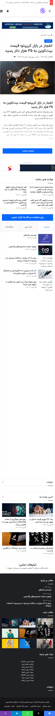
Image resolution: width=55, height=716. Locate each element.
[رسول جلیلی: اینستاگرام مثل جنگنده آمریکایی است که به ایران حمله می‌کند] (45, 643)
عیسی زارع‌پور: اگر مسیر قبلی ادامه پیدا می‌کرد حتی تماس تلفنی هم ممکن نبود (41, 202)
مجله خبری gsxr (27, 672)
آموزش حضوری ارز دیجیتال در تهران (20, 568)
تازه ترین (28, 227)
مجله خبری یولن (27, 667)
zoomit (43, 35)
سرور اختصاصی (35, 706)
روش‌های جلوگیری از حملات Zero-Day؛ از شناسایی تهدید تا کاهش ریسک (14, 522)
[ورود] (7, 12)
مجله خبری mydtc (27, 675)
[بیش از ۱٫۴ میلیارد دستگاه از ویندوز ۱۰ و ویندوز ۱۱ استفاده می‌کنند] (45, 262)
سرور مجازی (29, 702)
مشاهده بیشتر (28, 151)
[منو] (1, 12)
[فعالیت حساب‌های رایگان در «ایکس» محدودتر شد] (27, 643)
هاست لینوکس (27, 20)
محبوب (46, 227)
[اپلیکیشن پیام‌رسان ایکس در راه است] (41, 539)
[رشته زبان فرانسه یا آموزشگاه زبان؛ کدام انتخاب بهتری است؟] (45, 622)
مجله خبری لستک (27, 670)
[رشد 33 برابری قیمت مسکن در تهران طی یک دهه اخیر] (41, 510)
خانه (49, 35)
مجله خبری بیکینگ (27, 661)
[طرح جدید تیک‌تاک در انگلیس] (14, 539)
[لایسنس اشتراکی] (45, 239)
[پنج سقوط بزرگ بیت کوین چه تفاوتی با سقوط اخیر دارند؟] (45, 377)
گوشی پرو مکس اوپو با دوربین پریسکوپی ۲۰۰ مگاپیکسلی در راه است (14, 202)
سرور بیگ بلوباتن (22, 706)
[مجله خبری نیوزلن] (43, 11)
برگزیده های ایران (27, 664)
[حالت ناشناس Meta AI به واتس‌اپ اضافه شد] (10, 633)
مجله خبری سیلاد (27, 678)
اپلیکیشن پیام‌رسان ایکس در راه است (35, 2)
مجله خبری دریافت (27, 680)
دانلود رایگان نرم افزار (41, 568)
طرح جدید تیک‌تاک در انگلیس (14, 548)
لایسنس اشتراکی (30, 235)
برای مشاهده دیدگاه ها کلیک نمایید (27, 217)
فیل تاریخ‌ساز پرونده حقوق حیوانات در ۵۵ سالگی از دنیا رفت (15, 189)
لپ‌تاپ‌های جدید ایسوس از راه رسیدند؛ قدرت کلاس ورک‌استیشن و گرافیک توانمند (41, 189)
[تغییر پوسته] (50, 12)
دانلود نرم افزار (27, 163)
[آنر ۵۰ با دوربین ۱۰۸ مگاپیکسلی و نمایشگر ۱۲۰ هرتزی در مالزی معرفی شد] (45, 274)
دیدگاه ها (10, 227)
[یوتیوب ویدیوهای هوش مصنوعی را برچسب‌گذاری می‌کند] (10, 643)
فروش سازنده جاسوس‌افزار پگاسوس (22, 246)
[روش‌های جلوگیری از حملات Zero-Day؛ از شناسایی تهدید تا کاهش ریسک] (14, 510)
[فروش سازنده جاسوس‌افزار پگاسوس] (45, 250)
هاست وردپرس (9, 706)
